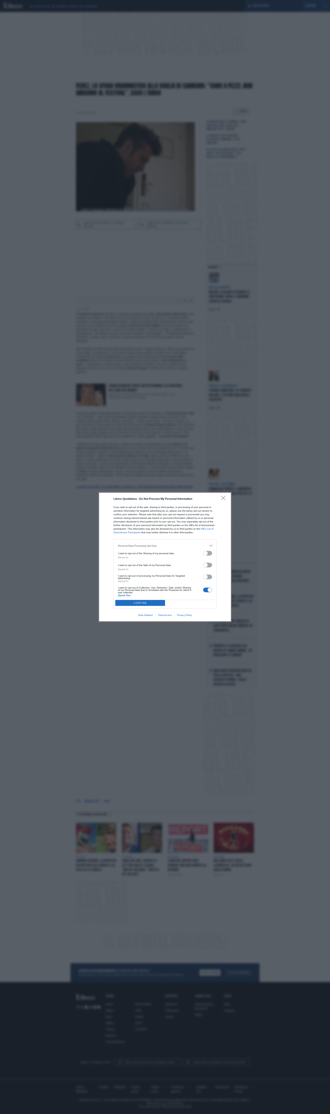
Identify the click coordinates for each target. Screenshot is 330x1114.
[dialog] (165, 557)
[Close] (224, 499)
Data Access (165, 615)
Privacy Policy (184, 615)
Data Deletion (145, 615)
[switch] (207, 553)
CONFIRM (140, 603)
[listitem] (165, 545)
